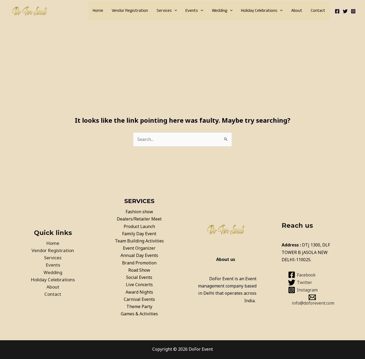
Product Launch (139, 226)
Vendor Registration (130, 11)
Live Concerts (139, 284)
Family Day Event (139, 234)
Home (98, 11)
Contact (318, 11)
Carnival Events (139, 299)
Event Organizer (139, 248)
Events (191, 11)
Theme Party (139, 306)
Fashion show (139, 212)
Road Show (139, 270)
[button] (174, 11)
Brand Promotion (139, 263)
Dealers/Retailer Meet (139, 219)
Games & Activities (139, 314)
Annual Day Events (139, 255)
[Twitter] (345, 11)
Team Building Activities (139, 241)
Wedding (219, 11)
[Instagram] (353, 11)
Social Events (139, 277)
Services (164, 11)
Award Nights (139, 292)
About (296, 11)
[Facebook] (337, 11)
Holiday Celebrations (259, 11)
